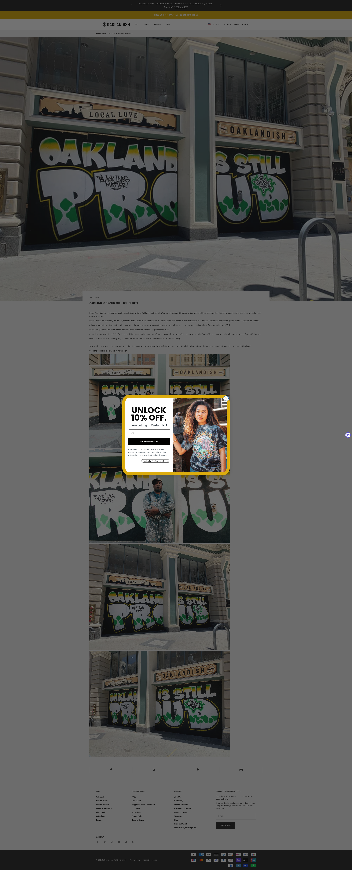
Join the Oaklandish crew (149, 441)
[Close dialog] (226, 398)
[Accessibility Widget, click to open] (348, 435)
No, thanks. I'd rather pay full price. (156, 461)
